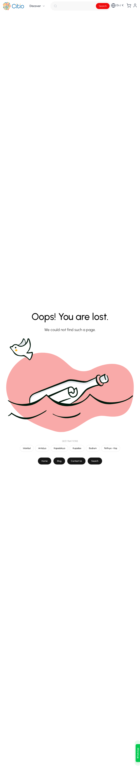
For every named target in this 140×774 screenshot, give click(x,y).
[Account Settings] (135, 5)
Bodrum (93, 448)
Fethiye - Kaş (110, 448)
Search (103, 6)
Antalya (42, 448)
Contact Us (76, 461)
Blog (59, 461)
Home (45, 461)
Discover (35, 6)
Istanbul (27, 448)
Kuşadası (77, 448)
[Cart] (129, 5)
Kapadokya (59, 448)
